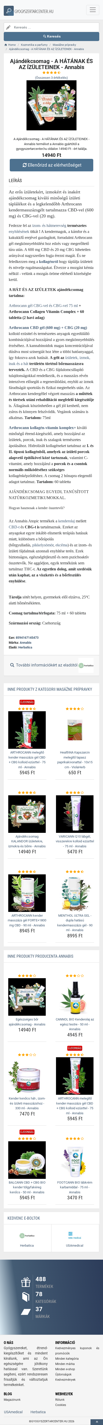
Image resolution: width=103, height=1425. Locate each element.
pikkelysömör (43, 545)
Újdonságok (63, 1374)
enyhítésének (19, 231)
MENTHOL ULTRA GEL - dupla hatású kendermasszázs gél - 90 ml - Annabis (74, 923)
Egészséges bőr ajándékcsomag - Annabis (27, 1021)
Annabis (26, 642)
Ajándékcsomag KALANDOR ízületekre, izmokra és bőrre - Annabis (27, 841)
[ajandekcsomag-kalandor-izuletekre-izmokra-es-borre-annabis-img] (27, 814)
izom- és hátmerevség (49, 225)
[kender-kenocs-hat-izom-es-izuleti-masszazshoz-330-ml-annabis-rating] (27, 1054)
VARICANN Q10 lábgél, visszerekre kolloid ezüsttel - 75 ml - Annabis (75, 841)
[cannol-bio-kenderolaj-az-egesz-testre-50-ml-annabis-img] (75, 997)
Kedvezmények (65, 1379)
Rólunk (59, 1399)
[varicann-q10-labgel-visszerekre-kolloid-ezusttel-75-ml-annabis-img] (75, 814)
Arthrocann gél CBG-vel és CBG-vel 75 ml (43, 305)
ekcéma (62, 545)
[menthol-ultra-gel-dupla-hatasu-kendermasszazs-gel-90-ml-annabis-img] (75, 893)
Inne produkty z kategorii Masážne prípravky (50, 689)
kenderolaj (66, 521)
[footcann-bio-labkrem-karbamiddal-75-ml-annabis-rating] (75, 1138)
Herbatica (25, 647)
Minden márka (65, 1364)
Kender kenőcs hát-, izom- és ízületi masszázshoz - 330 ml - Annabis (27, 1103)
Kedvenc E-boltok (24, 1218)
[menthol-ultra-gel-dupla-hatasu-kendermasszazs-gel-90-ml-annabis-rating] (75, 871)
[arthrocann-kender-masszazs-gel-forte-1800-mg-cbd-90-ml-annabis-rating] (27, 871)
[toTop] (96, 1422)
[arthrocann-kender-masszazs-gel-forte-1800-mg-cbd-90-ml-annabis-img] (27, 893)
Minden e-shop (65, 1369)
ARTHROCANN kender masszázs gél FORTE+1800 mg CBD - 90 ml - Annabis (27, 920)
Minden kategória (67, 1358)
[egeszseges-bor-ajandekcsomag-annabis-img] (27, 997)
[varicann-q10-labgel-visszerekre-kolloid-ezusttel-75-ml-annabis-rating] (75, 792)
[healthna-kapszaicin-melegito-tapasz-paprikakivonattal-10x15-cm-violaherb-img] (75, 730)
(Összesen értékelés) (51, 78)
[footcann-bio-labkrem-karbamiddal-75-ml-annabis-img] (75, 1160)
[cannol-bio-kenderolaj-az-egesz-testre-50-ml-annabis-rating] (75, 975)
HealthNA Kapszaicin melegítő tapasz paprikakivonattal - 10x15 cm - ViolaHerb (74, 760)
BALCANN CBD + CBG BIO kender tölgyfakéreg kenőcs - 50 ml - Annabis (27, 1187)
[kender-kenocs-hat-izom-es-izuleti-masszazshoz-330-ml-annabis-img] (27, 1076)
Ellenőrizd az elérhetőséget (55, 165)
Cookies (60, 1405)
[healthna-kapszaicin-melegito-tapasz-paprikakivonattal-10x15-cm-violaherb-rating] (75, 708)
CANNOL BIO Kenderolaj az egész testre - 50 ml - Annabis (75, 1024)
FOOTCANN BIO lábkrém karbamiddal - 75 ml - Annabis (74, 1187)
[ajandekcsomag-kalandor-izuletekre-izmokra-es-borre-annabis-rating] (27, 792)
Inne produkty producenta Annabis (40, 956)
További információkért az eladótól (46, 665)
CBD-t (14, 527)
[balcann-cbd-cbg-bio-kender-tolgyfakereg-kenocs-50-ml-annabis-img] (27, 1160)
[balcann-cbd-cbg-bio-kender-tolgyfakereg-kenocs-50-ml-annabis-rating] (27, 1138)
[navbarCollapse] (92, 10)
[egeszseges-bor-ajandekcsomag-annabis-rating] (27, 975)
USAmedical (13, 1412)
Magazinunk (12, 1399)
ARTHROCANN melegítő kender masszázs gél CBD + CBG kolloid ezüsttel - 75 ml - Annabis (27, 760)
